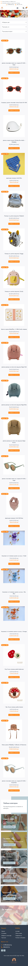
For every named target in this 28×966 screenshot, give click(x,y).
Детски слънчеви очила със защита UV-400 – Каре (14, 64)
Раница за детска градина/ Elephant (14, 216)
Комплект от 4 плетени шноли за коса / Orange (14, 631)
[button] (17, 8)
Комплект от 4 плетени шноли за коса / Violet (14, 556)
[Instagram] (4, 950)
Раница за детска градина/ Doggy (14, 253)
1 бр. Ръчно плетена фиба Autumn (14, 707)
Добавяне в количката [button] (14, 72)
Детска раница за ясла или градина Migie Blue (14, 405)
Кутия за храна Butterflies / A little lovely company (14, 329)
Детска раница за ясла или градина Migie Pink (14, 367)
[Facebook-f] (2, 950)
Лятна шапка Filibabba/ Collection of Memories (14, 745)
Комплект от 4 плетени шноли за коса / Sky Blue (14, 592)
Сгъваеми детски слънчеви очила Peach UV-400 (14, 102)
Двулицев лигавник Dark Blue (14, 178)
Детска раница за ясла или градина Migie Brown (14, 441)
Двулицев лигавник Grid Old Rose (14, 518)
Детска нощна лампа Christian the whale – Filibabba (14, 141)
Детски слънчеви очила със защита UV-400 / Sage (14, 479)
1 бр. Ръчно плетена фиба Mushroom (14, 669)
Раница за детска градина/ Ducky (14, 291)
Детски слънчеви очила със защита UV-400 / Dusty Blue (14, 781)
